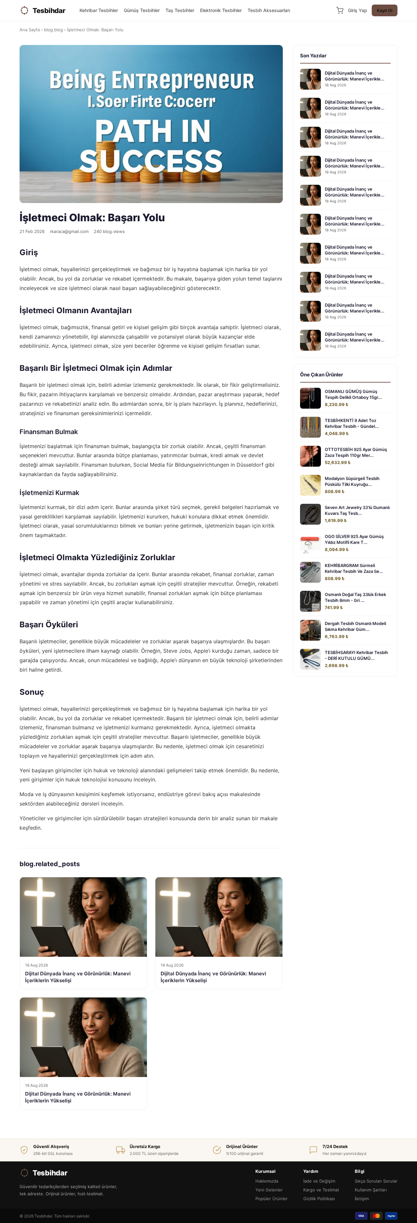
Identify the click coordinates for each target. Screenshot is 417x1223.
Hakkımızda (266, 1181)
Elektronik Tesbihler (221, 10)
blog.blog (53, 29)
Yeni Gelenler (269, 1189)
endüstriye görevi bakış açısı (193, 794)
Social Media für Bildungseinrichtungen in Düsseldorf (198, 464)
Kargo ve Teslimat (321, 1189)
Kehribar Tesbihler (98, 10)
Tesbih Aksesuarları (269, 10)
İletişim (362, 1198)
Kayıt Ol (384, 10)
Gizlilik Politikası (319, 1198)
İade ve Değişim (319, 1181)
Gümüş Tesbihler (142, 10)
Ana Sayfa (30, 29)
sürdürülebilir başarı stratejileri (130, 818)
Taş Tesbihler (179, 10)
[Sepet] (339, 10)
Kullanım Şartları (371, 1189)
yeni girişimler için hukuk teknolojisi (63, 779)
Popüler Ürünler (271, 1198)
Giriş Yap (357, 10)
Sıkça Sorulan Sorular (376, 1181)
